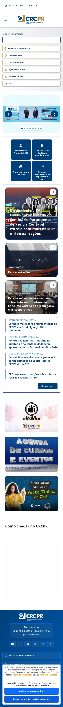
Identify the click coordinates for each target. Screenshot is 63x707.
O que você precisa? (12, 33)
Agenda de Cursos (17, 69)
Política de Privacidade (21, 675)
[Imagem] (31, 415)
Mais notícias (47, 386)
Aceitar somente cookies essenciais (31, 699)
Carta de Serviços (16, 62)
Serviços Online (16, 76)
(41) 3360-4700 (31, 634)
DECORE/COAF (15, 55)
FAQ (11, 83)
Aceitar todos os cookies (31, 691)
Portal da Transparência (19, 48)
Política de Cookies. (48, 675)
